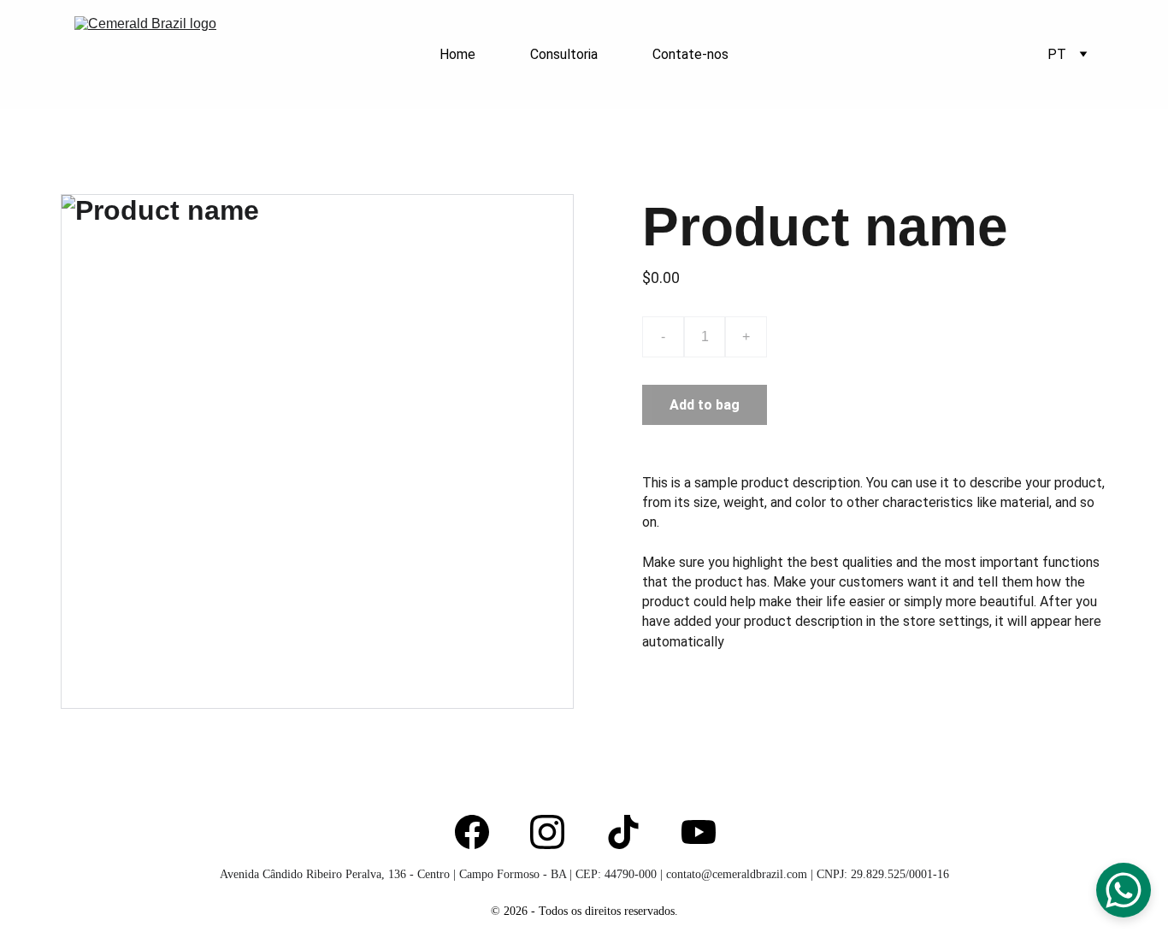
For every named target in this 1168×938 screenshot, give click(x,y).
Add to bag (705, 405)
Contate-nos (690, 54)
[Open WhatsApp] (1123, 890)
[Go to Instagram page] (547, 832)
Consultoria (564, 54)
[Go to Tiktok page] (623, 832)
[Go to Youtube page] (698, 832)
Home (457, 54)
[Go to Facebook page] (472, 832)
